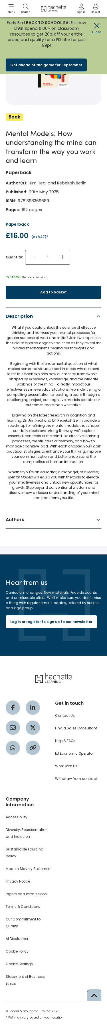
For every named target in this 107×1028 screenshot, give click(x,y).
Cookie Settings (19, 963)
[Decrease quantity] (32, 257)
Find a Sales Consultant (76, 728)
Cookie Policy (17, 951)
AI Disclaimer (17, 938)
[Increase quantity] (62, 257)
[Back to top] (94, 995)
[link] (81, 8)
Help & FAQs (65, 740)
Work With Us (66, 766)
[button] (11, 8)
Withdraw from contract (76, 778)
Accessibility (16, 817)
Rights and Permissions (26, 893)
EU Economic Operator (74, 753)
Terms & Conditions (23, 906)
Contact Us (65, 715)
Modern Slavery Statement (29, 868)
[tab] (53, 408)
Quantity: (14, 257)
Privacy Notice (18, 881)
